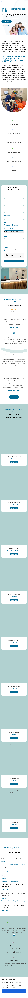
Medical (14, 170)
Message (6, 236)
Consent (6, 247)
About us (11, 975)
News (17, 977)
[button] (5, 977)
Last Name (6, 201)
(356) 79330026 (16, 951)
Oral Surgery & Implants (14, 142)
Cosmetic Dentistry (14, 152)
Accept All (14, 991)
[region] (14, 987)
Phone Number (7, 208)
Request (14, 261)
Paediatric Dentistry (14, 133)
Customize (14, 994)
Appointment (19, 975)
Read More (4, 871)
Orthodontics (14, 124)
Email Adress (7, 215)
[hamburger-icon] (26, 2)
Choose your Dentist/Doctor (11, 228)
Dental (5, 977)
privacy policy (17, 249)
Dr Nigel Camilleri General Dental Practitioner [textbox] (13, 231)
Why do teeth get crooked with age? (10, 881)
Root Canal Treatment (14, 161)
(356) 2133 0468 (16, 948)
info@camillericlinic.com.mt (14, 952)
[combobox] (14, 231)
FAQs (22, 977)
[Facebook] (14, 935)
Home (5, 975)
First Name (7, 194)
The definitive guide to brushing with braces (13, 864)
